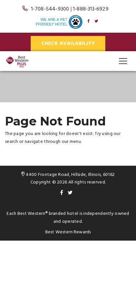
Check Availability (68, 43)
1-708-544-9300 (50, 9)
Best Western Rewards (68, 232)
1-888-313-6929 (91, 9)
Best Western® (32, 214)
